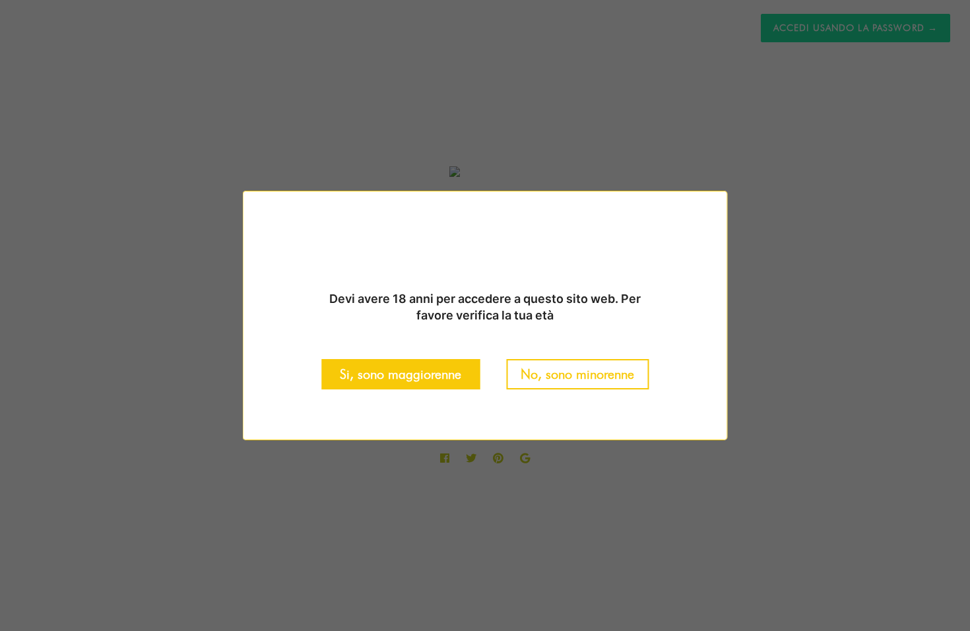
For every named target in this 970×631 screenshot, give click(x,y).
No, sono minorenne (577, 374)
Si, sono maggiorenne (400, 374)
